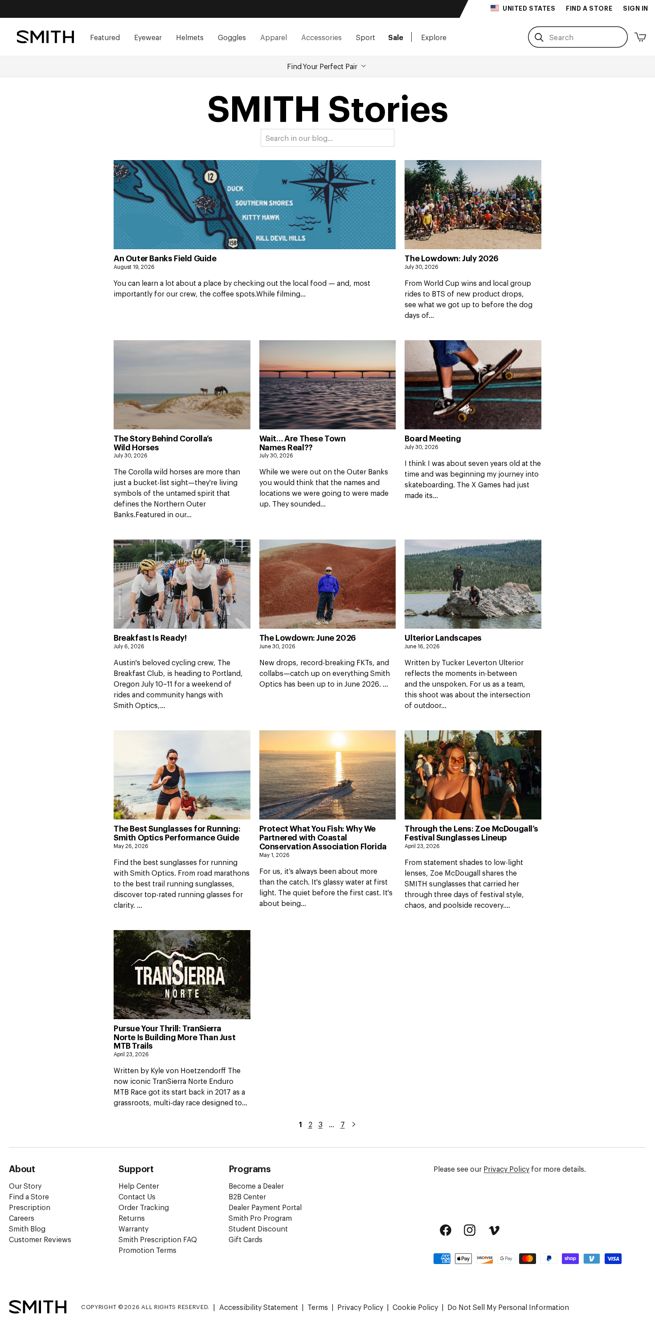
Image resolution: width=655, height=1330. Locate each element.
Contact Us (137, 1196)
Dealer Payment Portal (265, 1207)
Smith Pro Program (260, 1218)
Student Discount (258, 1228)
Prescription (29, 1207)
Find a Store (29, 1196)
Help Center (139, 1185)
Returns (132, 1218)
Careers (21, 1218)
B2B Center (247, 1196)
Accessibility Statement (258, 1307)
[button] (105, 37)
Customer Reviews (40, 1239)
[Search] (538, 37)
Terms (317, 1307)
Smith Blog (27, 1228)
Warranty (133, 1228)
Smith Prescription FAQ (158, 1239)
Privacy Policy (506, 1169)
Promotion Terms (147, 1250)
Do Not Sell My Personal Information (508, 1307)
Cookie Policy (415, 1307)
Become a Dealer (256, 1185)
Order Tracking (144, 1207)
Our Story (25, 1185)
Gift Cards (245, 1239)
